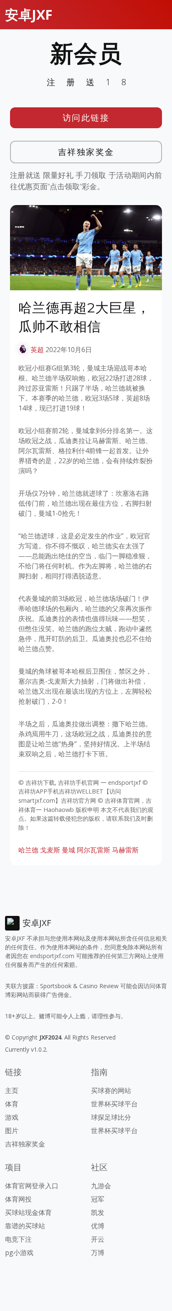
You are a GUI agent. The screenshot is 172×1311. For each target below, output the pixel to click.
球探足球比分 (111, 1117)
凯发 (97, 1212)
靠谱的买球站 (25, 1225)
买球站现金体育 (28, 1212)
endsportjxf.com (52, 956)
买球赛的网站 (111, 1090)
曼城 (68, 850)
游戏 (11, 1117)
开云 (97, 1239)
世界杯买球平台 (114, 1103)
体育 (11, 1103)
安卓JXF (29, 14)
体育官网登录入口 (31, 1185)
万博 (97, 1252)
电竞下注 (18, 1239)
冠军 (97, 1199)
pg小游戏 (19, 1252)
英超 (37, 349)
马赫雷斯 (125, 850)
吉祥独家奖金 (86, 151)
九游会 (101, 1185)
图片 (11, 1130)
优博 (97, 1225)
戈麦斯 (50, 850)
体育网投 (18, 1199)
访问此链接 (86, 117)
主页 (11, 1090)
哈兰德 (28, 850)
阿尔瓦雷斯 (93, 850)
